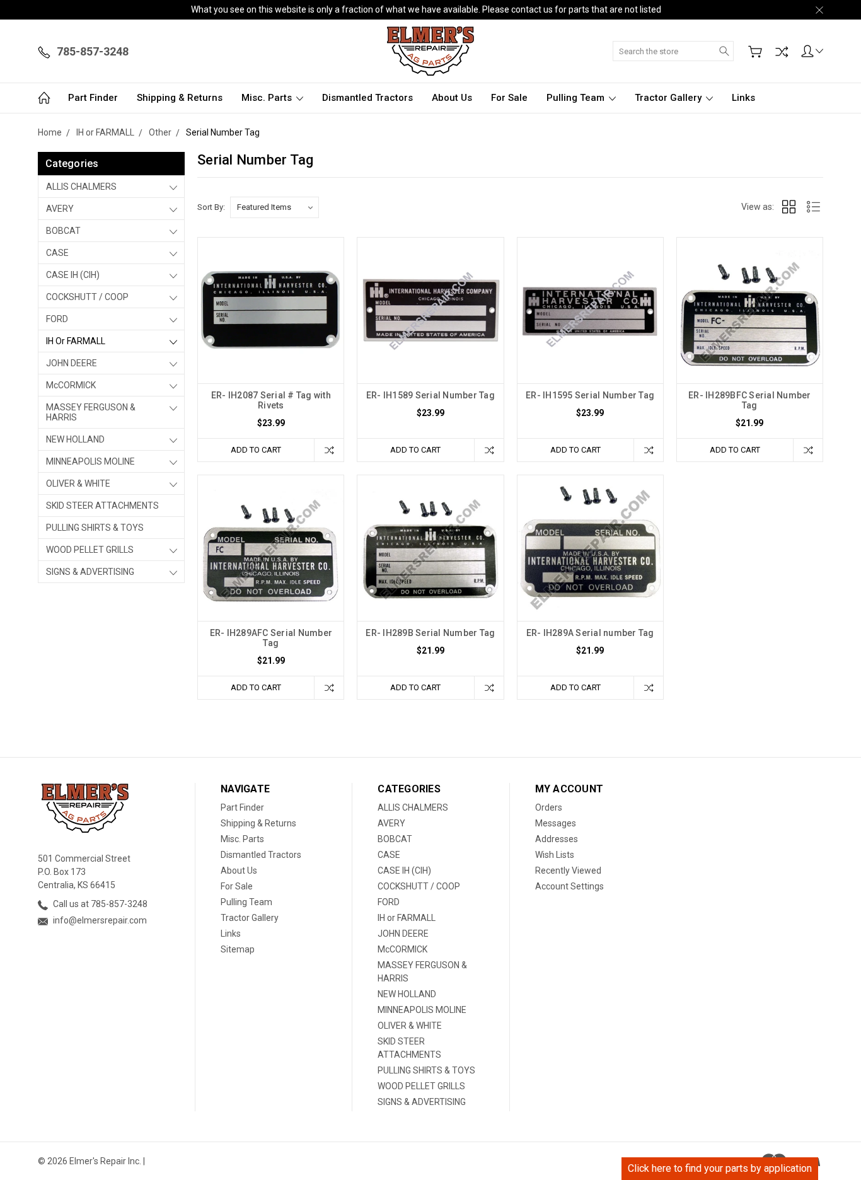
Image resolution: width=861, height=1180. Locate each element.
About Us (452, 97)
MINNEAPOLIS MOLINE (90, 461)
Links (743, 97)
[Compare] (782, 52)
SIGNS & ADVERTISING (90, 572)
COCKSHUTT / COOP (87, 297)
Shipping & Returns (179, 97)
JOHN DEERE (71, 363)
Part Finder (93, 97)
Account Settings (569, 886)
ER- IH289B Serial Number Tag (430, 633)
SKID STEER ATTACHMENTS (102, 505)
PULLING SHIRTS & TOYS (95, 528)
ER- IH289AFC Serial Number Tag (271, 638)
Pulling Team (576, 97)
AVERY (60, 209)
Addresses (556, 839)
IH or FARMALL (75, 341)
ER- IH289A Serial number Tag (590, 633)
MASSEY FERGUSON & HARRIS (91, 412)
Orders (548, 807)
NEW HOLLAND (75, 439)
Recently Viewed (568, 870)
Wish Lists (554, 855)
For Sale (509, 97)
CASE (57, 253)
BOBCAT (63, 231)
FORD (57, 319)
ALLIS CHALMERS (81, 187)
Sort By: (211, 207)
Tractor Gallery (669, 97)
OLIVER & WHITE (78, 483)
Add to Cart (256, 449)
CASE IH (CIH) (73, 275)
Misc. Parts (267, 97)
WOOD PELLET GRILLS (90, 550)
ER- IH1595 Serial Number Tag (590, 395)
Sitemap (238, 949)
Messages (555, 823)
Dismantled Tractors (367, 97)
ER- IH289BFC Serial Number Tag (749, 400)
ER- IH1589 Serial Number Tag (430, 395)
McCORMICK (71, 385)
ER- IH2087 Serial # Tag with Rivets (271, 400)
